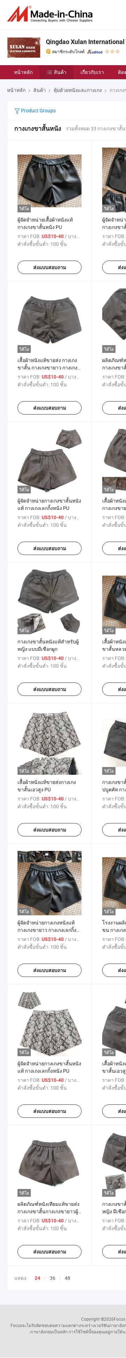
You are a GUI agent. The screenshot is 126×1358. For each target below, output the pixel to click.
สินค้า (60, 72)
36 (52, 1278)
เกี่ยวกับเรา (92, 72)
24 (37, 1278)
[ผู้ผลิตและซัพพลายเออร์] (51, 14)
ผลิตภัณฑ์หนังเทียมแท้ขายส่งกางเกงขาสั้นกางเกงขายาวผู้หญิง (48, 1211)
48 (67, 1278)
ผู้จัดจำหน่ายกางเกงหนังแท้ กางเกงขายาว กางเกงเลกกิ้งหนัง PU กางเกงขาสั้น (47, 930)
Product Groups (38, 110)
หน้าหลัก (23, 72)
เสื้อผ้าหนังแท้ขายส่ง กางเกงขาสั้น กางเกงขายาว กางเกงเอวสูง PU (47, 367)
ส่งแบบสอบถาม (49, 267)
